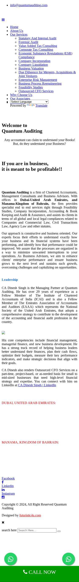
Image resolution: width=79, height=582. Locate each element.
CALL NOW (41, 572)
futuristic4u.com (30, 515)
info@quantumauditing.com (28, 5)
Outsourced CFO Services (36, 91)
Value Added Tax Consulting (38, 46)
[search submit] (59, 531)
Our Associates (20, 98)
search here (9, 530)
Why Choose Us (21, 95)
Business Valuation (31, 68)
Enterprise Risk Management (38, 80)
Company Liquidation (33, 64)
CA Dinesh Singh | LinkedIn (37, 385)
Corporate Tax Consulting (36, 49)
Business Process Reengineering (40, 83)
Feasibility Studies (31, 87)
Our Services (18, 34)
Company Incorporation (34, 61)
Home (14, 27)
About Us (16, 30)
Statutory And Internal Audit (37, 38)
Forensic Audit (28, 42)
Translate (41, 105)
